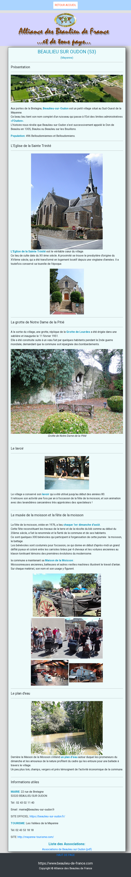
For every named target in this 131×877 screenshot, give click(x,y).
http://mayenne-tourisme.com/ (36, 837)
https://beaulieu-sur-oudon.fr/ (47, 816)
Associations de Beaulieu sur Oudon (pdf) (67, 849)
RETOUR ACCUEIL (65, 5)
